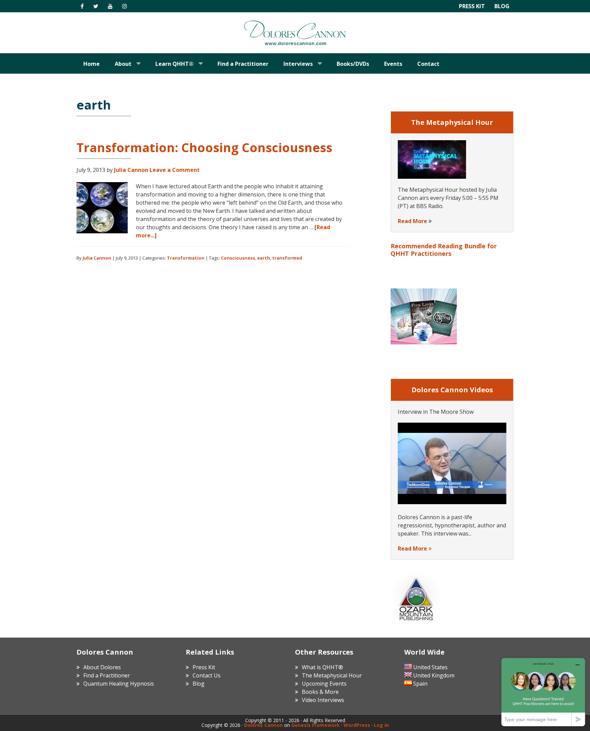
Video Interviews (323, 700)
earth (263, 258)
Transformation (186, 258)
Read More (412, 221)
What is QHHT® (322, 667)
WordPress (356, 725)
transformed (287, 258)
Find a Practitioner (106, 675)
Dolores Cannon (295, 32)
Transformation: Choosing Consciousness (204, 147)
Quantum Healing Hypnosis (118, 683)
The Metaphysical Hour (332, 675)
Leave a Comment (175, 170)
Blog (501, 6)
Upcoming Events (324, 683)
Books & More (320, 692)
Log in (381, 725)
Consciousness (238, 258)
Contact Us (207, 675)
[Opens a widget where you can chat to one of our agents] (543, 692)
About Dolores (102, 667)
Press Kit (472, 6)
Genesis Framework (315, 725)
